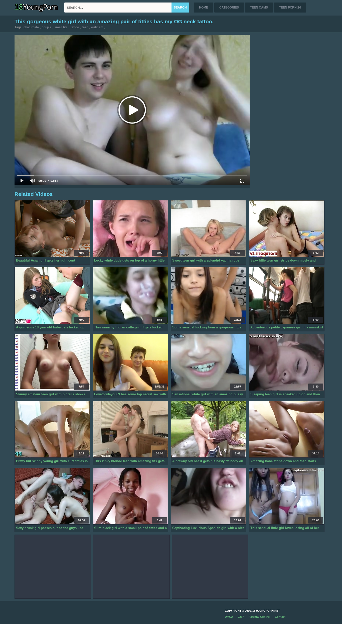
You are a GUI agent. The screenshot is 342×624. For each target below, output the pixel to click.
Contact (280, 616)
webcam (97, 27)
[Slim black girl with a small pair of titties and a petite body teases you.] (130, 496)
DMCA (229, 616)
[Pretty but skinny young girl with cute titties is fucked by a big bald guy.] (52, 429)
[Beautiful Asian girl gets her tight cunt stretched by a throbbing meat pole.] (52, 228)
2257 (241, 616)
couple (46, 27)
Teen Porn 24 (290, 7)
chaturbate (31, 27)
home (203, 7)
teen (85, 27)
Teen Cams (259, 7)
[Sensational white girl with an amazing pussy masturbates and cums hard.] (208, 362)
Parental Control (259, 616)
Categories (229, 7)
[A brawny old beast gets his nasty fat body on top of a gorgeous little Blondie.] (208, 429)
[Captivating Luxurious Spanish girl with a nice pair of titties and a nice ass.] (208, 496)
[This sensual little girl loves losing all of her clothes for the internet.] (286, 496)
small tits (61, 27)
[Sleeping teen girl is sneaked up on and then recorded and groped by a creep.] (286, 362)
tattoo (75, 27)
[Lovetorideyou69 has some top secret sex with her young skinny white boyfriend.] (130, 362)
